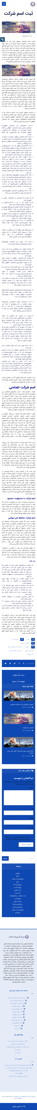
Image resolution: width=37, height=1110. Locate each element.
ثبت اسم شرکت (30, 654)
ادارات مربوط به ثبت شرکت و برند (17, 1041)
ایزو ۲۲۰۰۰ (17, 1050)
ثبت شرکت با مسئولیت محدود (17, 998)
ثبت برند (17, 893)
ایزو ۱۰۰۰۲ (17, 1053)
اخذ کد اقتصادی (17, 1023)
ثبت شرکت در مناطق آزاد (17, 896)
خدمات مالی (17, 901)
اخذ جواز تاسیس (17, 1012)
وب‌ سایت (30, 827)
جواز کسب (17, 899)
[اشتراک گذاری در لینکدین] (10, 663)
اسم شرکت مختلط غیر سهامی (15, 651)
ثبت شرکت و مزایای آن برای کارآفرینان (17, 1047)
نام (31, 808)
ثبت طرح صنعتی (17, 1006)
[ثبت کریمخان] (32, 4)
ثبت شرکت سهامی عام (17, 1003)
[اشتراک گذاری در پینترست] (14, 663)
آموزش (17, 873)
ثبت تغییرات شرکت (17, 1009)
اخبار (17, 876)
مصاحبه (17, 913)
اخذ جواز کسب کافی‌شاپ (17, 1044)
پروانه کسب (17, 887)
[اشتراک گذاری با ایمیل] (5, 663)
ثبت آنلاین (17, 890)
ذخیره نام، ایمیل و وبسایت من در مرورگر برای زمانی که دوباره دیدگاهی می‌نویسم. (17, 838)
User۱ (28, 639)
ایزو (17, 882)
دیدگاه (30, 788)
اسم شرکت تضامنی (29, 651)
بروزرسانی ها (18, 884)
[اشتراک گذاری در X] (19, 663)
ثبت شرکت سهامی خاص (17, 1000)
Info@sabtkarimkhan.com (17, 1071)
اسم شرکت (27, 647)
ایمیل (31, 818)
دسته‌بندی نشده (17, 904)
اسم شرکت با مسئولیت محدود (14, 647)
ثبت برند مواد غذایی (17, 1020)
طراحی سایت (5, 1096)
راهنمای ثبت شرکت (25, 643)
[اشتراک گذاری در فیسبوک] (23, 663)
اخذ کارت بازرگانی (17, 1017)
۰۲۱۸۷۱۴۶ (17, 1073)
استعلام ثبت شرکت (18, 879)
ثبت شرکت (17, 1026)
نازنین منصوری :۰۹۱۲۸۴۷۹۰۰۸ (17, 1076)
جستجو (5, 858)
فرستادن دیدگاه (26, 844)
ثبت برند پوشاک (17, 1014)
